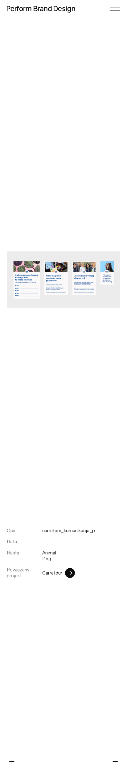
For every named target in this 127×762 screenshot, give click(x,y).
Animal (49, 553)
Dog (46, 559)
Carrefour (52, 573)
